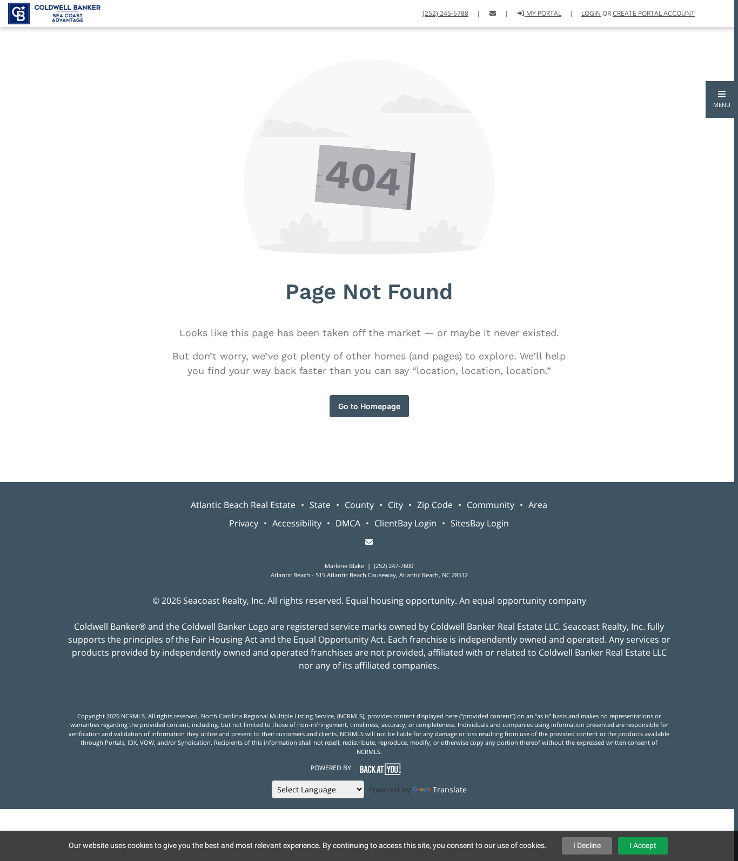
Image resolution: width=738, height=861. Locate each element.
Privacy (243, 523)
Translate (450, 789)
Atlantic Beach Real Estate (243, 505)
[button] (722, 99)
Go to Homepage (369, 406)
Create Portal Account (654, 13)
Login (591, 13)
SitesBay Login (480, 523)
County (359, 505)
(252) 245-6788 (445, 13)
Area (537, 505)
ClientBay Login (405, 523)
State (320, 505)
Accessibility (296, 523)
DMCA (348, 523)
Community (490, 505)
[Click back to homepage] (50, 12)
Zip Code (435, 505)
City (395, 505)
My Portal (543, 13)
